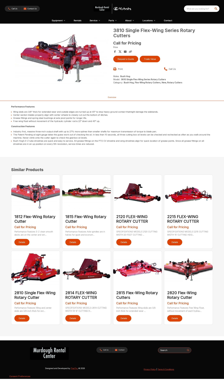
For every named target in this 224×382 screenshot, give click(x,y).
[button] (13, 9)
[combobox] (201, 9)
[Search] (188, 350)
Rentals (77, 20)
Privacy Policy (150, 369)
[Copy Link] (130, 51)
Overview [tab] (112, 97)
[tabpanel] (61, 58)
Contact (168, 20)
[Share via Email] (125, 51)
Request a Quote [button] (126, 59)
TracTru (74, 368)
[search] (216, 9)
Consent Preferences (19, 376)
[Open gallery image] (61, 57)
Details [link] (22, 242)
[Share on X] (120, 51)
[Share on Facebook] (114, 51)
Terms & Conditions (166, 369)
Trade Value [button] (150, 59)
